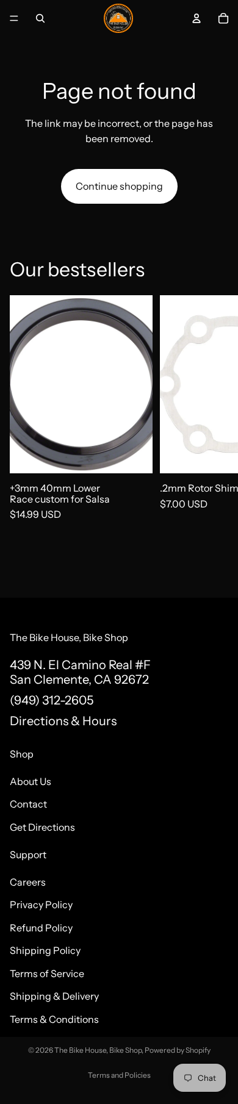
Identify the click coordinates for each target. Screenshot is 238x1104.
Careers (28, 881)
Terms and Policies (119, 1075)
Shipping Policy (45, 950)
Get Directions (42, 827)
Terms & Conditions (54, 1019)
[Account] (196, 18)
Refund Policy (41, 927)
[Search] (40, 18)
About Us (30, 781)
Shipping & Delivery (54, 996)
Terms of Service (47, 973)
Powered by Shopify (178, 1050)
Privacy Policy (41, 904)
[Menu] (14, 18)
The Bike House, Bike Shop (98, 1050)
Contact (28, 804)
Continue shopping (119, 186)
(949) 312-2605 (51, 700)
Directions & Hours (63, 721)
